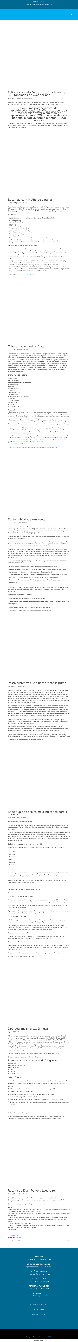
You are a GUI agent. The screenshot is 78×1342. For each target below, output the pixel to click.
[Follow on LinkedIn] (40, 7)
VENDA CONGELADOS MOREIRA (39, 1264)
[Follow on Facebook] (33, 7)
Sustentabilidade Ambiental (27, 519)
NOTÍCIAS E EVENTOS (39, 1271)
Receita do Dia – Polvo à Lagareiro (31, 1191)
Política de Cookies (39, 1309)
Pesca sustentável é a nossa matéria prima (37, 683)
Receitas (25, 203)
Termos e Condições (38, 1314)
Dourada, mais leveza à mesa (28, 1029)
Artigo (20, 523)
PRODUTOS (39, 1257)
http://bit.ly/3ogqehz (28, 274)
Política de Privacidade (39, 1304)
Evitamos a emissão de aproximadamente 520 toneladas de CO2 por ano (36, 93)
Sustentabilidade (27, 98)
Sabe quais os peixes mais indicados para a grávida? (37, 813)
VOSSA (49, 1337)
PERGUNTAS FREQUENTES (39, 1286)
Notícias (18, 98)
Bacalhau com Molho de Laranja (30, 200)
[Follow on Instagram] (36, 7)
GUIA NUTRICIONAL (39, 1279)
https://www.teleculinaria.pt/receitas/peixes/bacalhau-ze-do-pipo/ (35, 447)
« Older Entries (13, 1235)
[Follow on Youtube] (44, 7)
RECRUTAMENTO (39, 1293)
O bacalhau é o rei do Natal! (27, 346)
